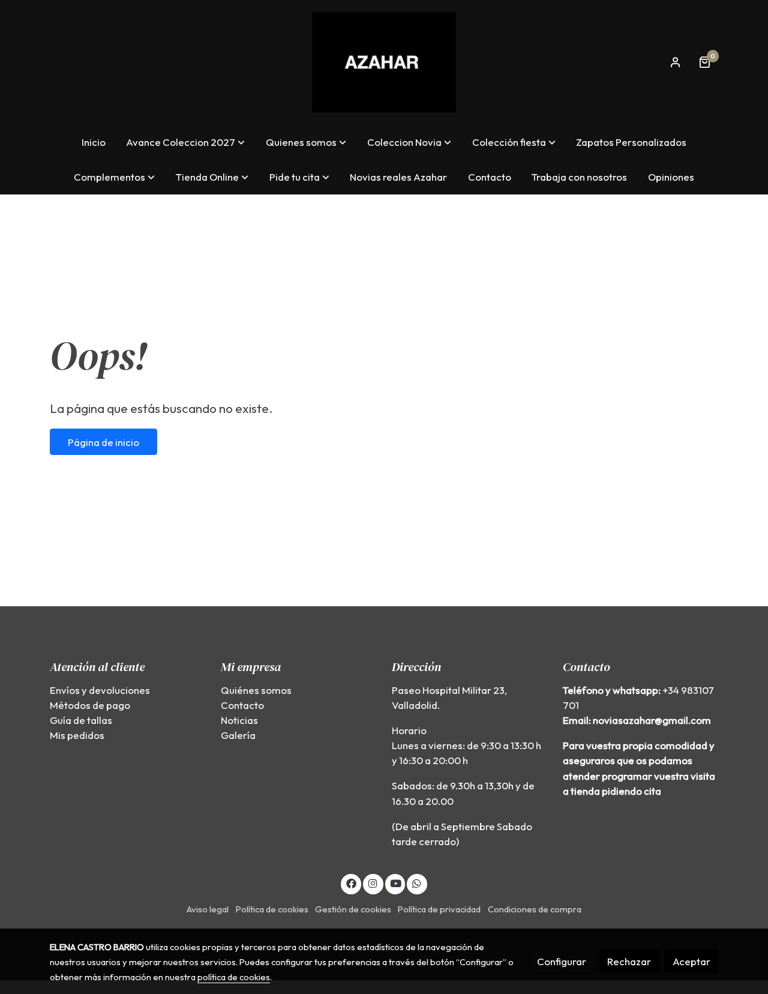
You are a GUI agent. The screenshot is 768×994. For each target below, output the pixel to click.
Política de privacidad (439, 909)
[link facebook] (351, 883)
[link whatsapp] (417, 883)
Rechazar (629, 961)
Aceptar (691, 961)
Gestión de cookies (353, 909)
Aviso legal (208, 909)
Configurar (561, 961)
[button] (185, 142)
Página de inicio (103, 442)
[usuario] (675, 62)
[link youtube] (396, 883)
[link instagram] (373, 883)
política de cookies (233, 977)
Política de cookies (272, 909)
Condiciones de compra (534, 909)
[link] (384, 62)
